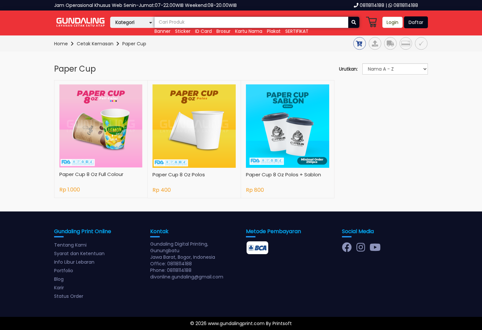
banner (162, 31)
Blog (59, 279)
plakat (274, 31)
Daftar (416, 22)
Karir (59, 287)
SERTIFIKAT (297, 31)
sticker (183, 31)
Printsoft (282, 323)
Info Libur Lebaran (74, 262)
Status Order (68, 296)
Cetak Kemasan (95, 43)
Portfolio (63, 270)
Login (392, 22)
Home (61, 43)
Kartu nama (248, 31)
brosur (223, 31)
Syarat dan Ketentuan (79, 253)
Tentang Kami (70, 245)
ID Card (203, 31)
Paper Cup (134, 43)
